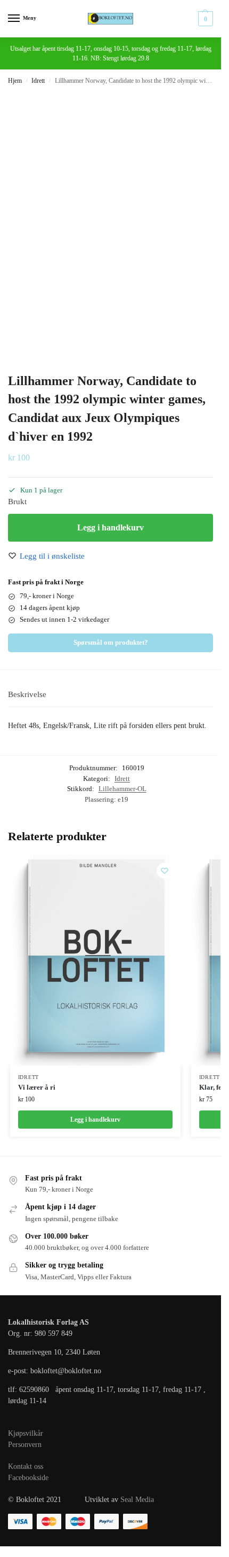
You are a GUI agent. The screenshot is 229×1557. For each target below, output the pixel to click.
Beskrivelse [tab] (27, 694)
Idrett (38, 80)
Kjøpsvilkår (25, 1433)
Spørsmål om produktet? (110, 642)
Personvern (25, 1445)
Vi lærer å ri (36, 1087)
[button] (204, 18)
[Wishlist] (165, 871)
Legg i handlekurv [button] (95, 1119)
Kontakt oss (25, 1466)
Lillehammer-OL (122, 789)
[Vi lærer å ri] (95, 960)
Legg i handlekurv (110, 527)
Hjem (15, 80)
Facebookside (28, 1478)
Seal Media (137, 1500)
